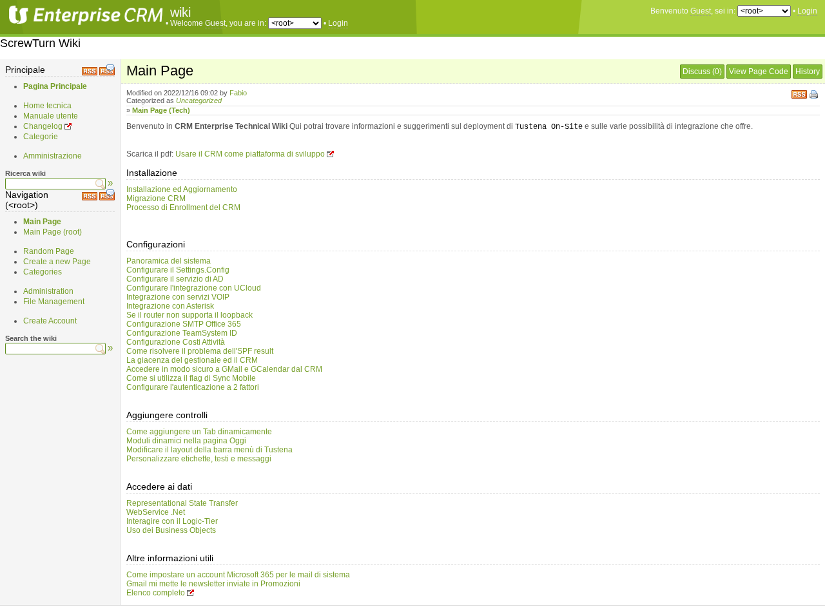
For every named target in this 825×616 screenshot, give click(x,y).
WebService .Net (155, 512)
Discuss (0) (702, 71)
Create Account (50, 320)
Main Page (42, 221)
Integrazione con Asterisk (170, 306)
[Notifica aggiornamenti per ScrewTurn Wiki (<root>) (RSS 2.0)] (89, 72)
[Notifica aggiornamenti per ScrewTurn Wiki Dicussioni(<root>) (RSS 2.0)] (107, 72)
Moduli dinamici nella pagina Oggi (186, 440)
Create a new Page (57, 261)
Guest (700, 10)
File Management (53, 301)
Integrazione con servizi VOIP (177, 297)
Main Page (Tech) (161, 110)
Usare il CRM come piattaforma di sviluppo (250, 154)
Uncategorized (199, 100)
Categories (42, 271)
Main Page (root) (52, 231)
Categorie (40, 136)
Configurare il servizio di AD (175, 279)
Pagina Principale (55, 86)
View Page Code (758, 71)
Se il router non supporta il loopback (189, 315)
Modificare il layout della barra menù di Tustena (209, 449)
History (807, 71)
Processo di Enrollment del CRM (183, 207)
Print (815, 95)
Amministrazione (52, 155)
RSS (799, 93)
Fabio (238, 93)
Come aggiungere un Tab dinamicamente (199, 431)
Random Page (48, 251)
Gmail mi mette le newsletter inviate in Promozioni (213, 583)
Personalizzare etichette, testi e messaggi (198, 458)
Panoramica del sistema (168, 260)
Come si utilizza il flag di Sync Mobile (191, 378)
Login (807, 10)
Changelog (43, 126)
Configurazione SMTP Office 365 (183, 324)
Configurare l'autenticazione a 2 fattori (192, 387)
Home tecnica (47, 105)
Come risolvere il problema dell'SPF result (199, 351)
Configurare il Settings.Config (177, 269)
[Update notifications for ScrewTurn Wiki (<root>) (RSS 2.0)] (89, 197)
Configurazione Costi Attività (175, 342)
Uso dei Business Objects (171, 530)
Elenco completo (155, 592)
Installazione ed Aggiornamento (181, 189)
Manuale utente (50, 115)
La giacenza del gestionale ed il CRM (192, 360)
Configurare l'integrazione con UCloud (193, 288)
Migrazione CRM (156, 198)
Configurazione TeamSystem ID (181, 333)
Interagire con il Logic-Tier (172, 521)
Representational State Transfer (182, 503)
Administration (48, 291)
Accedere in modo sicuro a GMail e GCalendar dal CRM (224, 369)
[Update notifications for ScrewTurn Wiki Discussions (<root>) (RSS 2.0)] (107, 197)
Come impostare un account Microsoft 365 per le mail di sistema (238, 574)
